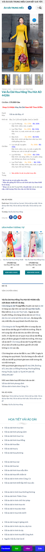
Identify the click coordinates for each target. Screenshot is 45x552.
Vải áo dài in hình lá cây (13, 530)
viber (28, 548)
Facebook (6, 548)
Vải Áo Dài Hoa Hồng (15, 212)
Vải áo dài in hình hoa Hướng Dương (19, 492)
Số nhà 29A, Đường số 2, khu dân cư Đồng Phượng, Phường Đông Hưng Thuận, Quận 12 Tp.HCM (21, 368)
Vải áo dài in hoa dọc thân (14, 508)
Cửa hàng (16, 342)
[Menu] (30, 8)
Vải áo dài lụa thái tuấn (21, 206)
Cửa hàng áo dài (9, 306)
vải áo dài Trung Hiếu (15, 187)
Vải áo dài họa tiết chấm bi (15, 474)
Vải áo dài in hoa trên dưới (15, 513)
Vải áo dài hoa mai (11, 462)
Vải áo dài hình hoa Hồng (14, 440)
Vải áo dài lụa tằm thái (23, 89)
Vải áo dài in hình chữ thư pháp (17, 500)
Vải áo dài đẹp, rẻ (16, 114)
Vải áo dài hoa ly (11, 448)
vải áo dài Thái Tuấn (19, 312)
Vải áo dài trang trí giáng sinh (16, 522)
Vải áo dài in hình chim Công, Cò (15, 386)
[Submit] (40, 8)
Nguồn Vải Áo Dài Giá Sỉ (14, 539)
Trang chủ (6, 89)
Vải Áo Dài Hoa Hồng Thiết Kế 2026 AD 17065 (20, 260)
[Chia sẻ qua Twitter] (15, 217)
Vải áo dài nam (24, 318)
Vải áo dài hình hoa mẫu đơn (16, 470)
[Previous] (5, 43)
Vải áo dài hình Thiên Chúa (15, 496)
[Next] (39, 43)
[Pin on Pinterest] (19, 217)
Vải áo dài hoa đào (11, 444)
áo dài (40, 306)
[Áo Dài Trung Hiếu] (14, 7)
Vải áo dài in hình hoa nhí (14, 504)
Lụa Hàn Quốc (34, 309)
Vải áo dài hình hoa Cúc (14, 436)
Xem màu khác (11, 272)
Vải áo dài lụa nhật (31, 203)
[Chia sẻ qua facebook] (11, 217)
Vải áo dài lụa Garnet (16, 203)
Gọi (16, 548)
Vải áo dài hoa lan (11, 466)
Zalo (40, 548)
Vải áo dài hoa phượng (13, 453)
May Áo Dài (20, 107)
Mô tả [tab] (4, 286)
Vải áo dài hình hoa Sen (13, 427)
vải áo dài (35, 187)
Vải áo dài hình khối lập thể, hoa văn (19, 483)
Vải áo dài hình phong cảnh (13, 383)
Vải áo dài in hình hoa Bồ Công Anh (18, 534)
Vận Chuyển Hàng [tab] (10, 291)
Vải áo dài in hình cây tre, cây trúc (18, 526)
